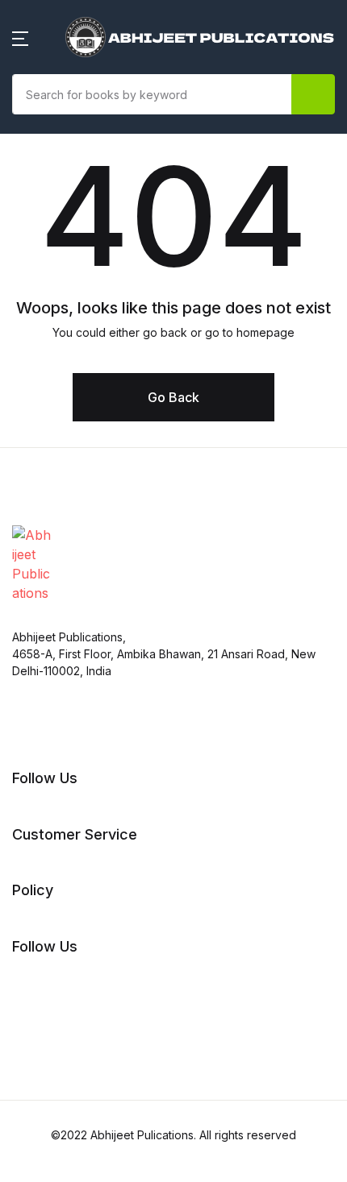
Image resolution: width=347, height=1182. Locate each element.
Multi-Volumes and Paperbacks (119, 632)
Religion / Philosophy (88, 797)
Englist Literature (75, 365)
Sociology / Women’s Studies (113, 881)
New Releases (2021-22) (98, 97)
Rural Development (83, 839)
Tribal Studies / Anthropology (115, 984)
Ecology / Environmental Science (99, 191)
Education (54, 323)
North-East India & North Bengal (101, 684)
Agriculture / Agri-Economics (113, 139)
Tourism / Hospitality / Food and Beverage (109, 932)
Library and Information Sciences (97, 539)
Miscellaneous (67, 591)
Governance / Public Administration (87, 416)
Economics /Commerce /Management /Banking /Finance (95, 261)
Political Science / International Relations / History (119, 745)
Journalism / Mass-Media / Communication (106, 478)
